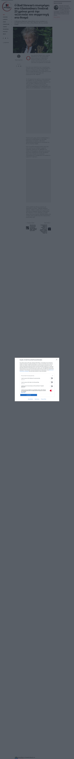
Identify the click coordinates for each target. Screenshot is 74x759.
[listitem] (37, 375)
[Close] (57, 360)
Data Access (37, 399)
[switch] (51, 378)
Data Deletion (30, 399)
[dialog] (37, 379)
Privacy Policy (43, 399)
